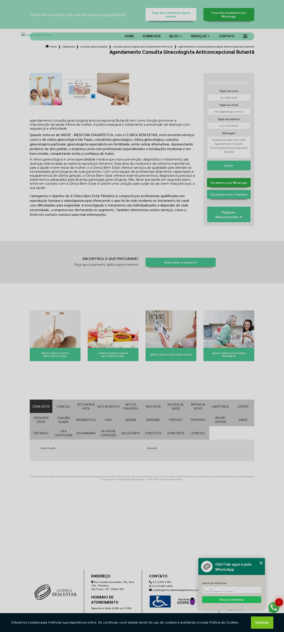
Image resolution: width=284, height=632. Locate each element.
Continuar (262, 622)
